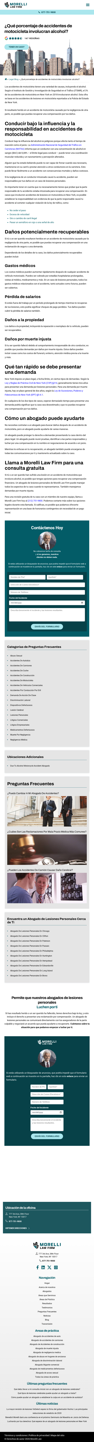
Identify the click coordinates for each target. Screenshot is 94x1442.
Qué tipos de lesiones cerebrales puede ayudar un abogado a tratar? (47, 1393)
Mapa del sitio (57, 1435)
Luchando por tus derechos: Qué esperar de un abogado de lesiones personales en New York (47, 1421)
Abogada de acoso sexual (47, 1373)
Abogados (47, 1291)
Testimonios (47, 1307)
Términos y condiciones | (16, 1435)
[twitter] (49, 1268)
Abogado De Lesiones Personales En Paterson (30, 941)
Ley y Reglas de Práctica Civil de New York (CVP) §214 (31, 383)
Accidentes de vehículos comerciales (26, 685)
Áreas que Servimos (47, 1295)
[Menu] (87, 4)
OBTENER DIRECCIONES (16, 1228)
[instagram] (56, 1268)
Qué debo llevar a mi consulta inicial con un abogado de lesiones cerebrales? (47, 1389)
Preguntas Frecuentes (47, 1311)
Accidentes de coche (19, 670)
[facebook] (37, 1268)
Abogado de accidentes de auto (47, 1336)
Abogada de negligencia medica (47, 1352)
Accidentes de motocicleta (21, 680)
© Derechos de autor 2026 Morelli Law (23, 1439)
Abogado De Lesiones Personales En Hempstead (31, 961)
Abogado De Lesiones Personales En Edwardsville (31, 965)
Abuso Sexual (16, 656)
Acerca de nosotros (47, 1287)
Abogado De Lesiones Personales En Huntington (31, 956)
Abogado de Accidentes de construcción (47, 1344)
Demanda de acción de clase (23, 695)
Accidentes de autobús (20, 660)
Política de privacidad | (39, 1435)
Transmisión (47, 1324)
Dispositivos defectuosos (21, 705)
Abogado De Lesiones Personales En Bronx (28, 975)
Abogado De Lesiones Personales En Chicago (29, 931)
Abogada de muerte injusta (47, 1348)
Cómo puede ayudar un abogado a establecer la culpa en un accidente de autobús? (47, 1397)
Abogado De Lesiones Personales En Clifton (29, 936)
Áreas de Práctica (47, 1299)
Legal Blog (13, 79)
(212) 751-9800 (35, 500)
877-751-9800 (48, 12)
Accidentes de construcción (22, 675)
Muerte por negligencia (20, 735)
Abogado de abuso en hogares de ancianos (47, 1356)
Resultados (47, 1303)
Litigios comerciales (19, 720)
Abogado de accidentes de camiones (47, 1340)
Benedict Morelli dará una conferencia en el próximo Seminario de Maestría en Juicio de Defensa (47, 1417)
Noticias (47, 1316)
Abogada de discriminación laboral (47, 1360)
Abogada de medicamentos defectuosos (47, 1369)
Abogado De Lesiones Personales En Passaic (29, 946)
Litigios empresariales (19, 725)
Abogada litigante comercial (47, 1365)
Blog (47, 1320)
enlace (60, 567)
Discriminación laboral (20, 700)
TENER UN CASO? (16, 47)
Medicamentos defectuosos (22, 730)
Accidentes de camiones (21, 665)
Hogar (47, 1283)
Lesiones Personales (19, 715)
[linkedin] (43, 1268)
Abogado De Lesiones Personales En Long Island (31, 970)
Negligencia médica (18, 740)
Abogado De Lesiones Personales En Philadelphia (31, 951)
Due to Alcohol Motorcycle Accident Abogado (30, 766)
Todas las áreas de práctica (47, 1377)
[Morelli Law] (16, 5)
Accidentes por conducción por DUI (25, 690)
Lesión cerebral (17, 710)
